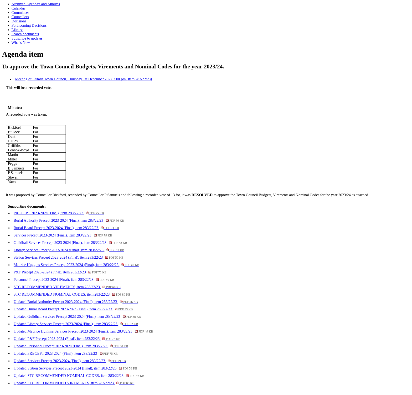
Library (17, 30)
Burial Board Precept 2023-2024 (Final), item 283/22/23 (66, 228)
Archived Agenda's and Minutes (35, 4)
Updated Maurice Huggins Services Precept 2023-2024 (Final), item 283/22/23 (83, 331)
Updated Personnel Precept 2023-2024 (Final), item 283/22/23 (71, 346)
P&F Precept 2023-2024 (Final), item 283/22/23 (60, 272)
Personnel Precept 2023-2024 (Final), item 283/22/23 (64, 279)
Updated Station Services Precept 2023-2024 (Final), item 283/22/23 (75, 368)
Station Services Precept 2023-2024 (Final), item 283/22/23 (68, 257)
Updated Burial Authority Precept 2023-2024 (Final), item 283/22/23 (76, 302)
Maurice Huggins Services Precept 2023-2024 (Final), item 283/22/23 (76, 265)
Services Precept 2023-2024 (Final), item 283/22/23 (63, 235)
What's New (20, 43)
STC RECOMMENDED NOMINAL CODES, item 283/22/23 (72, 294)
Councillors (20, 17)
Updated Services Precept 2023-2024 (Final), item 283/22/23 (70, 361)
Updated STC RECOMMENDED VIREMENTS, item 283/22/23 (74, 383)
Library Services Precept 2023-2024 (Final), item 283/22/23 (69, 250)
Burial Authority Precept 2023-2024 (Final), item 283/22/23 (69, 220)
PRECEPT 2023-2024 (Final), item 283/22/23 (59, 213)
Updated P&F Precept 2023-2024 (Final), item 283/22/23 (67, 339)
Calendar (18, 8)
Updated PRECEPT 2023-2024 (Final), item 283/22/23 (66, 353)
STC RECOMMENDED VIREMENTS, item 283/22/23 (67, 287)
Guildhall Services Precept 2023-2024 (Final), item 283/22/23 (70, 243)
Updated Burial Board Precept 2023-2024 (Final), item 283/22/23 (73, 309)
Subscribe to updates (26, 38)
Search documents (25, 34)
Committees (20, 12)
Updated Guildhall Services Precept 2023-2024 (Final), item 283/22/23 (77, 316)
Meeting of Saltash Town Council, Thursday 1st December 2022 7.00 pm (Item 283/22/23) (83, 79)
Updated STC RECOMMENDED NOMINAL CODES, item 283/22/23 (79, 376)
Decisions (18, 21)
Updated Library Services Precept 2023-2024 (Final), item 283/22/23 (76, 324)
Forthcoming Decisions (28, 25)
